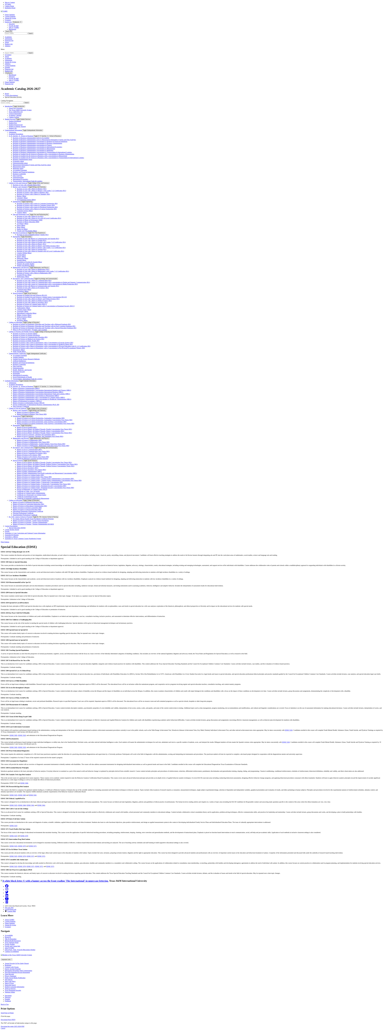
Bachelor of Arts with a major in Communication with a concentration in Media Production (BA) (47, 284)
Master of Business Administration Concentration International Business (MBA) (38, 392)
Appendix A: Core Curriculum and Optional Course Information (25, 533)
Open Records (9, 974)
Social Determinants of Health (22, 377)
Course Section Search (12, 529)
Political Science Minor (24, 317)
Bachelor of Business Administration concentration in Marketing (33, 150)
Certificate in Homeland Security (27, 496)
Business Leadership (19, 174)
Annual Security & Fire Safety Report (17, 963)
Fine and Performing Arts (21, 214)
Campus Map (11, 911)
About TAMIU (9, 920)
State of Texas (9, 983)
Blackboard (12, 29)
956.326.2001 (9, 908)
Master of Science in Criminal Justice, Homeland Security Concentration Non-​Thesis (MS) (45, 487)
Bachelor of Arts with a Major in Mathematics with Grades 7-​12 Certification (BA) (43, 271)
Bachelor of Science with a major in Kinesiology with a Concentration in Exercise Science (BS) (43, 342)
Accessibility (9, 935)
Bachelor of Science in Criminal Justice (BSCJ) (32, 304)
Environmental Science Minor (26, 199)
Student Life (9, 44)
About (7, 42)
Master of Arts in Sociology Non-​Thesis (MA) (31, 469)
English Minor (21, 255)
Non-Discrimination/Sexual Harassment (17, 972)
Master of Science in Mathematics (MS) (29, 440)
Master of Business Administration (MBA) (26, 388)
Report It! (8, 937)
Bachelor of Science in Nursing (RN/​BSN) (26, 335)
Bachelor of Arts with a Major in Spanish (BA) (31, 249)
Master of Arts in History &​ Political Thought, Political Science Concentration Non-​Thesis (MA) (47, 464)
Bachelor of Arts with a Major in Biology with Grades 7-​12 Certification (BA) (41, 190)
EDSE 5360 (24, 783)
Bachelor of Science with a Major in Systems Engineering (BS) (37, 209)
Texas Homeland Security (13, 990)
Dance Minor (21, 225)
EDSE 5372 (41, 856)
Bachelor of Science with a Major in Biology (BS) (32, 192)
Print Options (5, 542)
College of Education (15, 322)
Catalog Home (9, 6)
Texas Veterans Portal (11, 942)
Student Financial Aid (15, 125)
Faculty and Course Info (12, 946)
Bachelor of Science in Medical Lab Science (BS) (28, 339)
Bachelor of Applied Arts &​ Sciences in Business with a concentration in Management (40, 156)
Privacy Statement (10, 976)
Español (7, 67)
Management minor (19, 167)
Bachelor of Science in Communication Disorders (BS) (30, 337)
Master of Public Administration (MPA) (29, 471)
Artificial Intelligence (19, 361)
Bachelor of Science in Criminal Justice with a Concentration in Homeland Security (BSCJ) (45, 306)
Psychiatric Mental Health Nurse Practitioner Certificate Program (33, 519)
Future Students (10, 14)
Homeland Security (19, 372)
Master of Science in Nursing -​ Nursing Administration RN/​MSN (33, 524)
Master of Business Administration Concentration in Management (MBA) (36, 395)
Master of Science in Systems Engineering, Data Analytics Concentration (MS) (41, 422)
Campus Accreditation (12, 951)
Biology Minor (21, 196)
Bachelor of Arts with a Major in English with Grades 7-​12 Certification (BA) (41, 242)
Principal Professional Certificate (23, 513)
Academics (8, 37)
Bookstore (8, 965)
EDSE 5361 (33, 795)
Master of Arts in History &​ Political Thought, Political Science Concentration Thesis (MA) (45, 466)
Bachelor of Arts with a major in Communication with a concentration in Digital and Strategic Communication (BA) (53, 282)
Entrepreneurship (18, 177)
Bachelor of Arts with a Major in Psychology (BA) (33, 288)
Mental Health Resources (13, 941)
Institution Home (10, 8)
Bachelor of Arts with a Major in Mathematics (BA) (33, 269)
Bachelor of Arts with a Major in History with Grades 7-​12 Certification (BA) (41, 247)
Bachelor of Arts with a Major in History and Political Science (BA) (38, 246)
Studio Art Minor (22, 229)
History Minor (21, 256)
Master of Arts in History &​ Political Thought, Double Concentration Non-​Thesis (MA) (44, 429)
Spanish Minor (21, 260)
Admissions (8, 39)
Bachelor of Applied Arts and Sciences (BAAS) (32, 295)
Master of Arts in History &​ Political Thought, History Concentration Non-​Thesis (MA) (44, 433)
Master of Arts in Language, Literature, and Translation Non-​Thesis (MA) (40, 436)
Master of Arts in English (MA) (27, 427)
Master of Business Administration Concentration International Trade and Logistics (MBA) (41, 394)
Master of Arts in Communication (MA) (29, 449)
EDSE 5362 (41, 805)
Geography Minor (22, 311)
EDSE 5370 (24, 836)
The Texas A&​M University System (20, 110)
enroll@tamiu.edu (10, 909)
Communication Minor (24, 289)
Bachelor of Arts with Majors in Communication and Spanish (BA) (38, 238)
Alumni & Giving (10, 18)
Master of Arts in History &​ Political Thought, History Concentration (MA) (40, 431)
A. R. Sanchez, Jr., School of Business (21, 136)
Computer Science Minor (25, 211)
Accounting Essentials (20, 170)
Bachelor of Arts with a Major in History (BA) (31, 244)
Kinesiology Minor (19, 350)
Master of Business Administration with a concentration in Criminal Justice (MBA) (39, 397)
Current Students (10, 16)
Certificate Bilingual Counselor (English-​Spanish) (32, 458)
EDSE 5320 (288, 730)
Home (7, 93)
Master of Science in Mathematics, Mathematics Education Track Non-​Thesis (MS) (43, 446)
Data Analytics (17, 176)
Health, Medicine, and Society (22, 370)
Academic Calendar (15, 115)
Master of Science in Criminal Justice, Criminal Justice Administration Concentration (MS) (45, 478)
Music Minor (21, 227)
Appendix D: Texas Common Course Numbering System (23, 538)
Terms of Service (10, 988)
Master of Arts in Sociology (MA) (27, 468)
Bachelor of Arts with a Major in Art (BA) (30, 216)
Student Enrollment (15, 121)
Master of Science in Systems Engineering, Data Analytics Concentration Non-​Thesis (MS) (45, 423)
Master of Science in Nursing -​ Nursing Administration (30, 522)
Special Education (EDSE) (17, 528)
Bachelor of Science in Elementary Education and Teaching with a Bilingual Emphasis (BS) (42, 324)
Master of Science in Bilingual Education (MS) (27, 502)
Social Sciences (18, 293)
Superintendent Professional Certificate (25, 515)
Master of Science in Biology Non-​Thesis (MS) (32, 414)
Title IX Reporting (10, 939)
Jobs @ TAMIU (14, 27)
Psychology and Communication (23, 278)
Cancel (3, 1028)
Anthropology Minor (23, 308)
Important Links (7, 959)
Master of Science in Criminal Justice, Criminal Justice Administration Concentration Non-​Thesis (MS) (49, 480)
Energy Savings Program (13, 969)
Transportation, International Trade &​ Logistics (27, 181)
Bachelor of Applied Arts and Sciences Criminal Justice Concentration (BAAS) (42, 297)
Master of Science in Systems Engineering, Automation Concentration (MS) (41, 418)
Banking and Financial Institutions (23, 172)
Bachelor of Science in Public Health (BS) (26, 341)
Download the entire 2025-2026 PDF (12, 1026)
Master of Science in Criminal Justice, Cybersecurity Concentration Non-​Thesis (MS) (44, 484)
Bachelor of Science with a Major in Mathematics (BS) (34, 273)
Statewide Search (10, 985)
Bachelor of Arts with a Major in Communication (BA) (34, 280)
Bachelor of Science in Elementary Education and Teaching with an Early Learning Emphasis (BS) (44, 326)
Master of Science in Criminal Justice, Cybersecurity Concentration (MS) (40, 482)
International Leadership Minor (26, 313)
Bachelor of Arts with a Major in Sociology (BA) (32, 302)
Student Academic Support (17, 126)
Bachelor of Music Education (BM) (28, 222)
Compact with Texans (12, 967)
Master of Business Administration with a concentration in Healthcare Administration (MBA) (42, 399)
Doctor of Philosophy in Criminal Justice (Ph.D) (32, 489)
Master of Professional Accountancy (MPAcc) (27, 401)
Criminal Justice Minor (24, 309)
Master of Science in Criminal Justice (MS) (30, 475)
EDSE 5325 (13, 795)
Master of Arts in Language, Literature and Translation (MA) (36, 434)
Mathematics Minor (23, 277)
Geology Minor (22, 212)
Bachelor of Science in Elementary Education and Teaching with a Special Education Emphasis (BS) (44, 328)
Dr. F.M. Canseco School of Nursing (20, 517)
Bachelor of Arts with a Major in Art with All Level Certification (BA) (39, 218)
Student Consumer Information (14, 987)
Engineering (16, 201)
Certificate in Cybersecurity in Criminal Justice (31, 495)
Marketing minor (18, 168)
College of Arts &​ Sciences (17, 408)
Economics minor (18, 161)
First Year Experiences (20, 233)
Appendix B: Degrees (12, 535)
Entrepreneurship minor (20, 163)
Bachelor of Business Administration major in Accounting (31, 138)
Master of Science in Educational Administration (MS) (30, 506)
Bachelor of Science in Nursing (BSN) (25, 333)
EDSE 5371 (33, 846)
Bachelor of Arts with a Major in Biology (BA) (31, 189)
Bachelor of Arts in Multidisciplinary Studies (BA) (33, 235)
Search (8, 31)
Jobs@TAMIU (9, 948)
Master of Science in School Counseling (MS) (27, 508)
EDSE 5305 (13, 735)
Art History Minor (22, 223)
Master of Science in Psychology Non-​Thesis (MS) (33, 457)
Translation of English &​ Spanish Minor (29, 262)
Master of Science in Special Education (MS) (27, 509)
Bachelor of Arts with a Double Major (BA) (26, 185)
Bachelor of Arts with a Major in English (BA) (31, 240)
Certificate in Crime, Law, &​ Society (28, 491)
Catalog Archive (14, 117)
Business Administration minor (22, 159)
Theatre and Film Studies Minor (27, 231)
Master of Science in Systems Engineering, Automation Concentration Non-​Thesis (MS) (44, 420)
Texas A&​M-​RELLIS (16, 112)
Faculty (7, 531)
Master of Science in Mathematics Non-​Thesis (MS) (33, 442)
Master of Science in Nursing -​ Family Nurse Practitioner (31, 520)
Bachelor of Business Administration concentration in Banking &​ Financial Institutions (40, 141)
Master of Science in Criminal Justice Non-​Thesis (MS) (34, 477)
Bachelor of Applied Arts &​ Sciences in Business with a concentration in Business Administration (43, 154)
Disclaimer (8, 995)
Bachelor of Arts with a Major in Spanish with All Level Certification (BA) (40, 251)
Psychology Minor (22, 291)
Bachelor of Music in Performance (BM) (29, 220)
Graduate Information (11, 381)
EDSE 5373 (50, 866)
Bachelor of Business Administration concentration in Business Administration (37, 143)
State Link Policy (10, 981)
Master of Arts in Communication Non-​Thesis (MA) (33, 451)
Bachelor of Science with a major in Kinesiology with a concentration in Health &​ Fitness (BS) (43, 344)
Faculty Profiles (10, 944)
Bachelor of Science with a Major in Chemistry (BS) (33, 194)
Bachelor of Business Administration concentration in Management (34, 149)
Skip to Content (10, 2)
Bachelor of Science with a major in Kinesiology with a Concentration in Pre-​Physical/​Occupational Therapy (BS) (49, 348)
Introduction (8, 106)
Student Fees (13, 123)
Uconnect (8, 20)
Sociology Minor (22, 320)
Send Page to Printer (7, 1013)
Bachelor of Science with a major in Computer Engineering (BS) (37, 203)
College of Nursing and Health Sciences (21, 331)
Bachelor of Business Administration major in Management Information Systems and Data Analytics (44, 140)
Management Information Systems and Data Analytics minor (32, 165)
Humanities (16, 236)
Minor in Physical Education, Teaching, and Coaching (30, 330)
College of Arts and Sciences (18, 183)
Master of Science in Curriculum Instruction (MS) (28, 504)
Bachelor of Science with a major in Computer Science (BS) (36, 205)
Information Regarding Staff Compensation (18, 970)
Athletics (7, 46)
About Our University (16, 108)
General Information (15, 113)
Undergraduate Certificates (17, 353)
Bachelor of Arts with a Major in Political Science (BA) (34, 300)
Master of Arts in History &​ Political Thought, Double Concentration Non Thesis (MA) (44, 462)
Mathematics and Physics (21, 267)
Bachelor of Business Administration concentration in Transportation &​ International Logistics (42, 152)
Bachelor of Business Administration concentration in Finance (32, 145)
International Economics (20, 179)
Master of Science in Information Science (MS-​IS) (28, 403)
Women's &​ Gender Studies (25, 264)
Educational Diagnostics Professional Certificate (28, 511)
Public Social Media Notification (15, 978)
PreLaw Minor (21, 318)
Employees (8, 22)
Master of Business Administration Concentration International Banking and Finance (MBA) (42, 390)
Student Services (10, 119)
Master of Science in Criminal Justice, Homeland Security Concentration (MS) (41, 486)
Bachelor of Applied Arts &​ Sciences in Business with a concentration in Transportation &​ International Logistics (48, 158)
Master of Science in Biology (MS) (28, 412)
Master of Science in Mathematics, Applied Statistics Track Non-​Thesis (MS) (41, 444)
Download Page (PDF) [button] (8, 1020)
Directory (12, 24)
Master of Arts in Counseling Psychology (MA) (32, 453)
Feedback (8, 1001)
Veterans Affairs (10, 992)
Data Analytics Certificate (21, 406)
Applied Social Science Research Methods (26, 359)
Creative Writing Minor (24, 253)
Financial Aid (9, 40)
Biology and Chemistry (20, 187)
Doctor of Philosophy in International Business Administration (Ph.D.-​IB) (36, 404)
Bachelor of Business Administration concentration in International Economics (37, 147)
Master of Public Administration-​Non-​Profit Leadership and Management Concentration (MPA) (47, 473)
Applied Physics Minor (24, 275)
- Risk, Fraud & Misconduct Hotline (20, 950)
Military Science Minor (24, 315)
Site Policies (8, 979)
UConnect (8, 55)
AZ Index (8, 4)
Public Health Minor (19, 351)
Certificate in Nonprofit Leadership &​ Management (33, 498)
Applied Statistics (18, 357)
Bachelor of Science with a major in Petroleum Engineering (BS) (37, 207)
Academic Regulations (16, 134)
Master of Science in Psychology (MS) (29, 455)
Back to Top (5, 1004)
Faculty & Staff (13, 26)
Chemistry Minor (22, 198)
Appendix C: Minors (11, 537)
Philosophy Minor (22, 258)
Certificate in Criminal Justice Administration (31, 493)
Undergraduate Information (13, 130)
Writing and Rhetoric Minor (25, 265)
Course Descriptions (11, 95)
